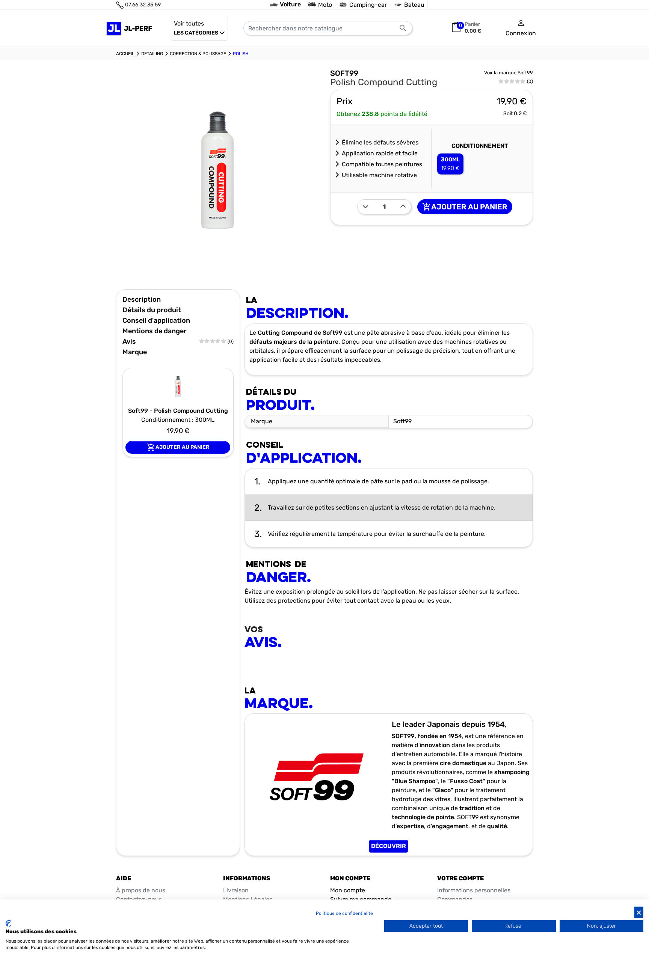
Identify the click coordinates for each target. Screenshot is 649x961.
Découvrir (388, 846)
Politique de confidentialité (344, 913)
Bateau (414, 4)
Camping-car (368, 4)
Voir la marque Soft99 (508, 72)
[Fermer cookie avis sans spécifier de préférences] (638, 912)
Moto (325, 4)
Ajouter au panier (464, 206)
